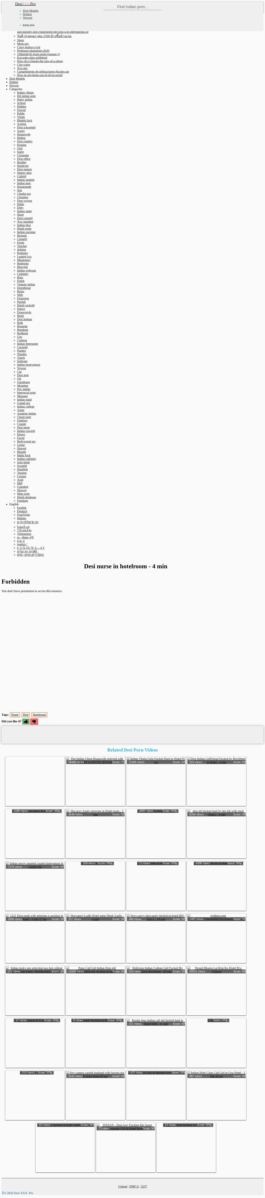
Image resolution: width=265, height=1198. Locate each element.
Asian (20, 410)
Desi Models (30, 10)
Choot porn (24, 417)
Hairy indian (24, 99)
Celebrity (22, 274)
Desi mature (24, 169)
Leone (21, 445)
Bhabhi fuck (24, 120)
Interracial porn (26, 392)
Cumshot (22, 486)
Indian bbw (24, 225)
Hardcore (23, 165)
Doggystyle (24, 312)
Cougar (21, 476)
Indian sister (24, 211)
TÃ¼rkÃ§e (24, 530)
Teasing (22, 472)
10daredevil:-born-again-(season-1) (38, 54)
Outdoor (22, 420)
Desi (26, 714)
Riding (21, 138)
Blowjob (22, 267)
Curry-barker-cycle (28, 47)
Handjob (22, 469)
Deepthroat (24, 288)
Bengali (22, 235)
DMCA (134, 1186)
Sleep (20, 40)
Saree (20, 152)
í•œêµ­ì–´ (22, 544)
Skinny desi (24, 172)
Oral (20, 148)
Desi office (23, 158)
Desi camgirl (25, 218)
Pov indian (23, 389)
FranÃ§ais (23, 514)
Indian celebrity (26, 459)
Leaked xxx (24, 256)
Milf (19, 483)
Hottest (27, 14)
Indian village (25, 92)
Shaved (21, 448)
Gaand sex (23, 403)
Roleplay (22, 253)
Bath (20, 322)
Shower (22, 490)
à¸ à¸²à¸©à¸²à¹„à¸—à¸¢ (30, 547)
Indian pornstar (26, 232)
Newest (27, 17)
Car (19, 371)
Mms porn (23, 493)
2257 (144, 1186)
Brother (21, 162)
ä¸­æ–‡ (21, 541)
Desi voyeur (24, 200)
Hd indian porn (26, 96)
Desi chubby (25, 141)
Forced (21, 110)
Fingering (23, 298)
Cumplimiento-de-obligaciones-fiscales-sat (43, 71)
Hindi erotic (24, 228)
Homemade (24, 186)
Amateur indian (26, 413)
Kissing (21, 145)
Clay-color (23, 64)
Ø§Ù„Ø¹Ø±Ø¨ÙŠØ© (30, 554)
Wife (20, 295)
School (21, 103)
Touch (21, 357)
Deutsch (22, 511)
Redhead (22, 333)
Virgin (21, 117)
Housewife (23, 134)
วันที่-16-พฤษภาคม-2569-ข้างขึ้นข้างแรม (44, 36)
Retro (20, 315)
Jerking (21, 249)
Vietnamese (24, 534)
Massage (22, 396)
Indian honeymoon (28, 364)
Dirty (20, 207)
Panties (21, 350)
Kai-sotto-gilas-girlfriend (32, 57)
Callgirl (21, 176)
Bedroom (23, 263)
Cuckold (22, 347)
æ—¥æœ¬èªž (25, 537)
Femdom (22, 500)
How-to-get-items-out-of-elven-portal (39, 75)
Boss (20, 277)
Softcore (22, 361)
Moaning (22, 385)
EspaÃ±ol (23, 527)
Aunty (21, 131)
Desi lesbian (24, 319)
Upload (122, 1186)
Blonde (21, 452)
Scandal (22, 465)
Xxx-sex (22, 68)
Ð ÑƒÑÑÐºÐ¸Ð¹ (28, 522)
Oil (19, 378)
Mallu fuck (23, 455)
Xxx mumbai (25, 221)
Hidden (21, 106)
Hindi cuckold (26, 305)
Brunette (22, 326)
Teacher (22, 246)
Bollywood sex (26, 441)
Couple (21, 424)
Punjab (21, 302)
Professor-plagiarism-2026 (33, 50)
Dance (21, 308)
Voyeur (21, 368)
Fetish (20, 281)
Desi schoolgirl (26, 127)
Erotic (20, 242)
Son (19, 190)
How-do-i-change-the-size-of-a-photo (40, 61)
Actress (21, 124)
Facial (20, 438)
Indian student (25, 179)
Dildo (20, 204)
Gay (19, 336)
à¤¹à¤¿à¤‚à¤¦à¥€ (27, 551)
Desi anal (23, 375)
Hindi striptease (26, 497)
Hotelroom (39, 714)
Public (21, 113)
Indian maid (24, 399)
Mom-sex (23, 43)
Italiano (21, 518)
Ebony (21, 434)
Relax (20, 291)
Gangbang (23, 382)
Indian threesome (27, 343)
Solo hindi (23, 462)
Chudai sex (24, 193)
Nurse (15, 714)
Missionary (24, 260)
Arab (20, 479)
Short (20, 214)
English (21, 507)
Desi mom (23, 427)
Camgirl (22, 239)
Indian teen (24, 183)
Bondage (22, 329)
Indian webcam (26, 270)
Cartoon (22, 340)
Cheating (22, 197)
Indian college (25, 406)
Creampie (23, 155)
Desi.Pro (25, 4)
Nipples (22, 354)
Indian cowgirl (26, 431)
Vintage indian (26, 284)
